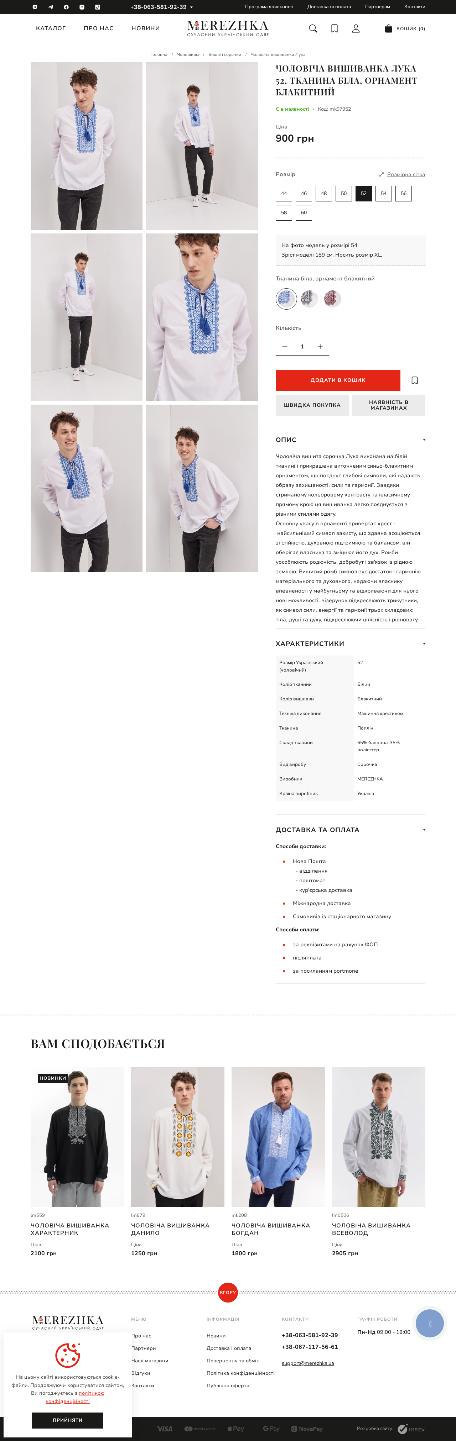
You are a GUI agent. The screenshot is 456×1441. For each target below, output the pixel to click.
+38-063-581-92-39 (158, 7)
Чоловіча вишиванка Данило (170, 1229)
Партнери (143, 1348)
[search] (313, 28)
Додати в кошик (338, 380)
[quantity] (284, 346)
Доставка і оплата (229, 1348)
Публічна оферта (228, 1385)
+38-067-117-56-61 (310, 1347)
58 (284, 212)
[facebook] (66, 7)
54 (384, 193)
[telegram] (50, 7)
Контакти (414, 7)
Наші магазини (150, 1360)
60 (304, 212)
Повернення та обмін (233, 1360)
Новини (145, 28)
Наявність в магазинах (389, 405)
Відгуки (140, 1373)
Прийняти (68, 1420)
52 (364, 193)
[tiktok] (97, 7)
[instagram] (82, 7)
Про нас (99, 28)
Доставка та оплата (329, 7)
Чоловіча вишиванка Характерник (70, 1229)
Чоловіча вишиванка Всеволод (371, 1229)
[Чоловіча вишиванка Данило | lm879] (177, 1137)
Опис (286, 440)
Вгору (228, 1292)
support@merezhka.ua (308, 1363)
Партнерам (377, 7)
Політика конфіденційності (241, 1373)
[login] (356, 28)
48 (324, 193)
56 (403, 193)
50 (344, 193)
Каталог (51, 28)
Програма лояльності (269, 7)
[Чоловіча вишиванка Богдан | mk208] (278, 1137)
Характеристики (310, 644)
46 (304, 193)
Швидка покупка (312, 405)
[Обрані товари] (334, 28)
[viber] (35, 7)
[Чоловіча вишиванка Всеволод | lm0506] (378, 1137)
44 (284, 193)
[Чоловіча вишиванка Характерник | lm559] (77, 1137)
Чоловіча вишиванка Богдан (271, 1229)
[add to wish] (414, 380)
